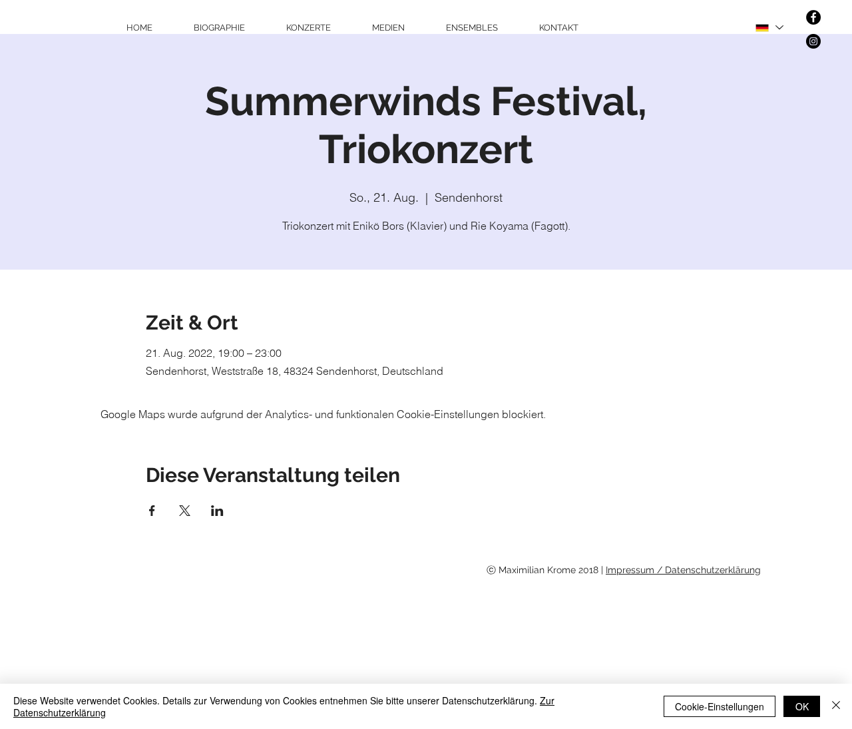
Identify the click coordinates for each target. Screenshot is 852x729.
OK (802, 706)
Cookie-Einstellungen (719, 706)
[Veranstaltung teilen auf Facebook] (152, 510)
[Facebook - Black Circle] (813, 17)
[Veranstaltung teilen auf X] (184, 510)
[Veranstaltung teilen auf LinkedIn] (217, 510)
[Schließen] (836, 706)
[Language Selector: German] (769, 27)
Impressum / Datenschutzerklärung (683, 570)
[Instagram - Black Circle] (813, 41)
